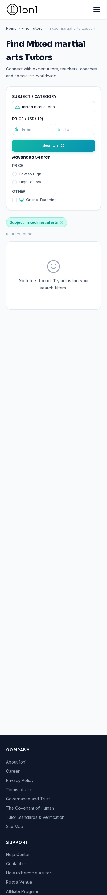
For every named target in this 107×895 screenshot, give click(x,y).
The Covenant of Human (30, 808)
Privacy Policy (20, 780)
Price (17, 165)
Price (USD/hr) (27, 119)
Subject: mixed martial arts (34, 222)
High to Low (30, 181)
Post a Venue (19, 882)
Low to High (30, 174)
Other (19, 191)
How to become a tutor (28, 872)
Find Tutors (32, 28)
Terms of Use (19, 789)
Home (11, 28)
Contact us (16, 863)
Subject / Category (34, 96)
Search (50, 145)
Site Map (14, 826)
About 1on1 (16, 761)
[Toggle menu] (96, 9)
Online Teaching (41, 199)
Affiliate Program (22, 891)
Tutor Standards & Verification (35, 817)
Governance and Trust (28, 798)
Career (13, 771)
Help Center (18, 854)
